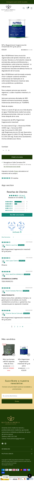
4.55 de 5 (21, 196)
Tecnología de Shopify (7, 465)
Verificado (16, 232)
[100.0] (11, 225)
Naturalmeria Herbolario (18, 459)
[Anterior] (3, 2)
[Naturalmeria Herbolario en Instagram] (6, 444)
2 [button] (14, 327)
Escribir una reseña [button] (17, 215)
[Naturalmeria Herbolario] (8, 8)
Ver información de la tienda (12, 166)
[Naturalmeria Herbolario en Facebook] (3, 444)
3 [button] (17, 327)
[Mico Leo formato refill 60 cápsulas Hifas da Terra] (9, 350)
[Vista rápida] (13, 354)
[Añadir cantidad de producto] (8, 150)
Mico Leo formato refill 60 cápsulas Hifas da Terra (8, 361)
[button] (6, 178)
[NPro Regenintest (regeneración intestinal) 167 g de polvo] (24, 350)
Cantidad (5, 147)
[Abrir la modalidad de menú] (31, 8)
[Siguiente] (31, 2)
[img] (6, 242)
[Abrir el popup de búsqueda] (23, 8)
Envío (16, 171)
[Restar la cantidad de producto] (3, 150)
